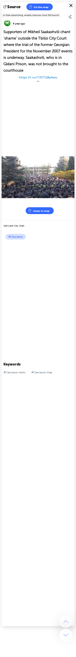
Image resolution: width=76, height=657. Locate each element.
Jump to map (41, 211)
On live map (41, 7)
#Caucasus (15, 236)
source (13, 6)
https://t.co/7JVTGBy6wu (38, 77)
